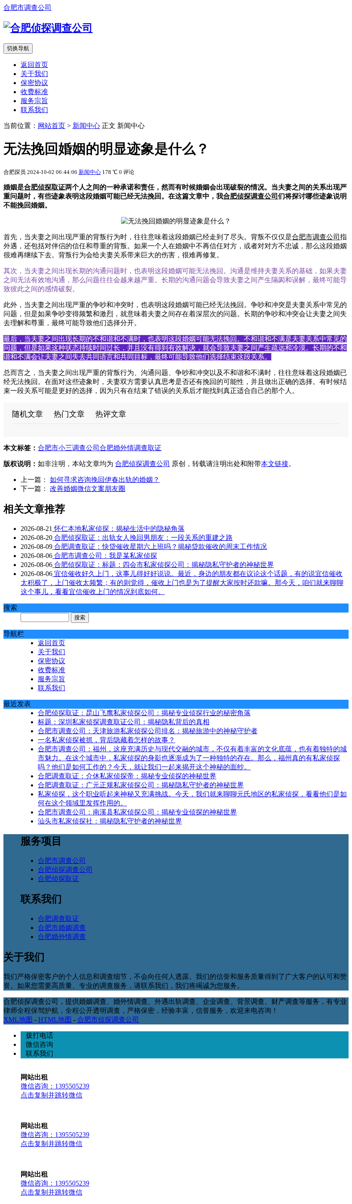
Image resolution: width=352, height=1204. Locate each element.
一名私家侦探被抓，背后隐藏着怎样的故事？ (106, 740)
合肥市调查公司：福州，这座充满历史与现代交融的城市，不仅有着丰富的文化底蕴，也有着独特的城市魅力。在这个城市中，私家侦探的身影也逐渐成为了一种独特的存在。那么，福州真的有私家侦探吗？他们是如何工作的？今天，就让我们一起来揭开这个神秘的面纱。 (192, 758)
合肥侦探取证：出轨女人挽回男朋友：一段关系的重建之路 (142, 537)
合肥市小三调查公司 (69, 447)
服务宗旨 (34, 100)
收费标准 (34, 91)
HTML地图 (55, 1019)
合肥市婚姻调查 (62, 927)
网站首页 (51, 125)
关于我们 (34, 73)
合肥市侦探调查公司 (108, 1019)
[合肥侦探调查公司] (48, 28)
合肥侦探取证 (44, 187)
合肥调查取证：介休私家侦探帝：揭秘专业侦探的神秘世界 (127, 776)
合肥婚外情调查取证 (130, 447)
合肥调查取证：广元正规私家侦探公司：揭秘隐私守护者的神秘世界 (141, 785)
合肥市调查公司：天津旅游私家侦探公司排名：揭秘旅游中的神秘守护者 (148, 731)
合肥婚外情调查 (62, 936)
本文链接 (274, 463)
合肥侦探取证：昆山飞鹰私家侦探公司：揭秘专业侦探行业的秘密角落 (144, 712)
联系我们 (34, 109)
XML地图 (18, 1019)
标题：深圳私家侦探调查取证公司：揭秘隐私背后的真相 (123, 721)
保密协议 (34, 82)
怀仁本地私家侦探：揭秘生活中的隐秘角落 (118, 528)
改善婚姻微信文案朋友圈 (87, 488)
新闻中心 (86, 125)
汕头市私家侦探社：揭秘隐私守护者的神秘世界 (110, 821)
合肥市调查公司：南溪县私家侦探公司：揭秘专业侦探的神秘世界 (137, 812)
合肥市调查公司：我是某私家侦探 (104, 555)
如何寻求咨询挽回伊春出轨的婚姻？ (105, 479)
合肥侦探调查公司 (250, 196)
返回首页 (34, 64)
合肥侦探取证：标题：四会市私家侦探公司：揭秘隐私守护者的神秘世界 (163, 564)
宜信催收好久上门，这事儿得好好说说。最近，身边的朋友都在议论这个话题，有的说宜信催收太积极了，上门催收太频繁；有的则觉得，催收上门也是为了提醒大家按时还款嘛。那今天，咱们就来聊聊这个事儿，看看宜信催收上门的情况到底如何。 (182, 582)
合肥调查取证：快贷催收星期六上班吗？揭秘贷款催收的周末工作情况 (159, 546)
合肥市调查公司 (27, 7)
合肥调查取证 (58, 918)
